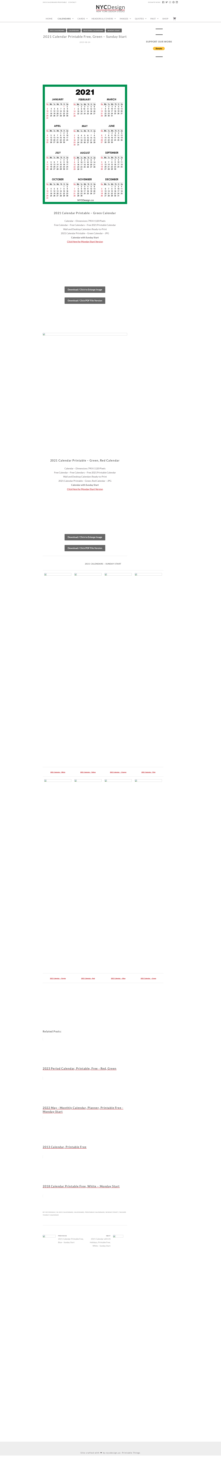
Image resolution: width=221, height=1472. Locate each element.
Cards (81, 18)
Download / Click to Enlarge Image (85, 289)
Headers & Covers (102, 18)
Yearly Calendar (51, 1215)
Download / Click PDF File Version (85, 300)
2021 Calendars (57, 30)
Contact (72, 2)
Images (124, 18)
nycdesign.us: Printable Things (123, 1453)
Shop (165, 18)
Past (153, 18)
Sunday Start (114, 30)
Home (49, 18)
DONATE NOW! (154, 2)
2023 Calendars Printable (55, 2)
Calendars (64, 18)
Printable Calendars (93, 30)
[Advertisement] (85, 67)
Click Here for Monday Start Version (85, 241)
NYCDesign (50, 1212)
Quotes (139, 18)
